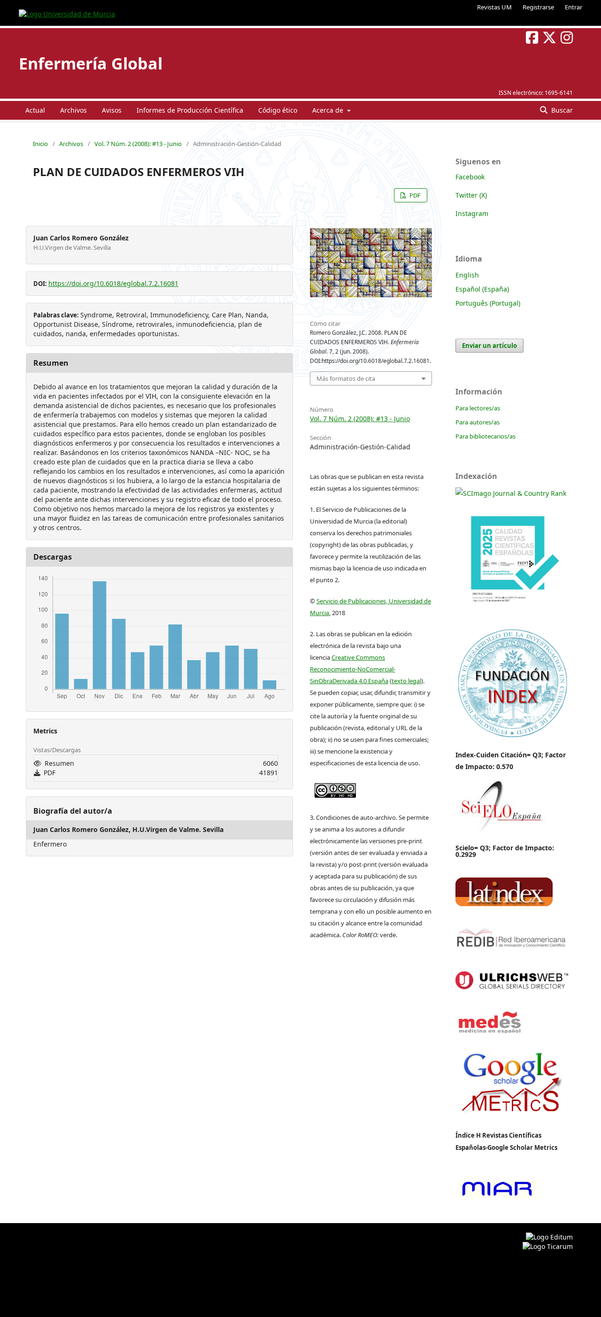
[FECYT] (511, 615)
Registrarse (538, 7)
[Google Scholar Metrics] (511, 1119)
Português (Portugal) (487, 303)
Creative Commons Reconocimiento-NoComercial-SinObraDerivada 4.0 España (352, 669)
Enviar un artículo (489, 345)
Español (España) (482, 289)
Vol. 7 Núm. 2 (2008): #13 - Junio (138, 143)
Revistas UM (494, 7)
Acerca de (328, 110)
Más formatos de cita (345, 378)
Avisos (112, 110)
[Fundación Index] (511, 736)
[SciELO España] (500, 832)
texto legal (406, 681)
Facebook (470, 176)
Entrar (573, 7)
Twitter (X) (471, 195)
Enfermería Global (90, 63)
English (467, 274)
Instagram (471, 213)
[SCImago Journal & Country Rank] (510, 493)
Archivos (73, 110)
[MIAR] (496, 1197)
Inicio (40, 143)
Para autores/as (477, 422)
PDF (414, 195)
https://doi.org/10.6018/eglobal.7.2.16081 (113, 283)
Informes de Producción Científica (190, 110)
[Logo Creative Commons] (335, 788)
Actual (35, 110)
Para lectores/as (477, 408)
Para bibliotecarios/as (485, 436)
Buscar (561, 110)
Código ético (277, 110)
